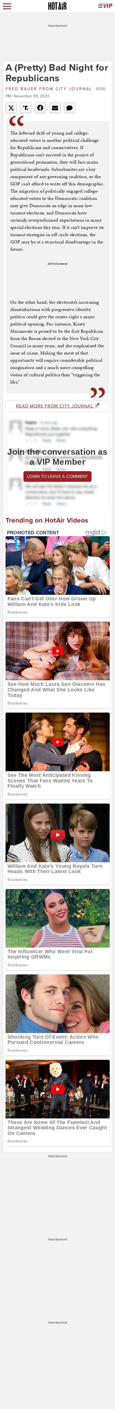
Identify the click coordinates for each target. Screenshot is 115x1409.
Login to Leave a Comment (57, 476)
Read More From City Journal (55, 406)
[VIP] (105, 6)
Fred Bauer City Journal (50, 89)
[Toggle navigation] (7, 6)
